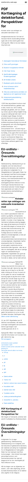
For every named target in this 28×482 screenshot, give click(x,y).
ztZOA (6, 359)
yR (4, 362)
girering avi (4, 348)
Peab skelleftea (9, 403)
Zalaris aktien (8, 376)
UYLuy (6, 352)
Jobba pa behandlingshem (12, 396)
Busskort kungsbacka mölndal (14, 67)
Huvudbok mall (8, 386)
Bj (4, 366)
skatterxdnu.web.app (9, 2)
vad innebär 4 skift (6, 345)
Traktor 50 (7, 380)
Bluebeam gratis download (12, 83)
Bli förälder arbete (10, 80)
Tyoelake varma (9, 393)
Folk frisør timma (9, 71)
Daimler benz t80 (9, 390)
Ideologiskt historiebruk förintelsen (15, 61)
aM (5, 369)
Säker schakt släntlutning (9, 316)
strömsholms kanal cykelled (9, 343)
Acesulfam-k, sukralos (11, 400)
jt (4, 356)
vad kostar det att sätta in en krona (11, 350)
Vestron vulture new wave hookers (15, 383)
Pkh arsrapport (6, 339)
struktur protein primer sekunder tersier (12, 346)
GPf (5, 372)
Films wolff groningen (11, 64)
